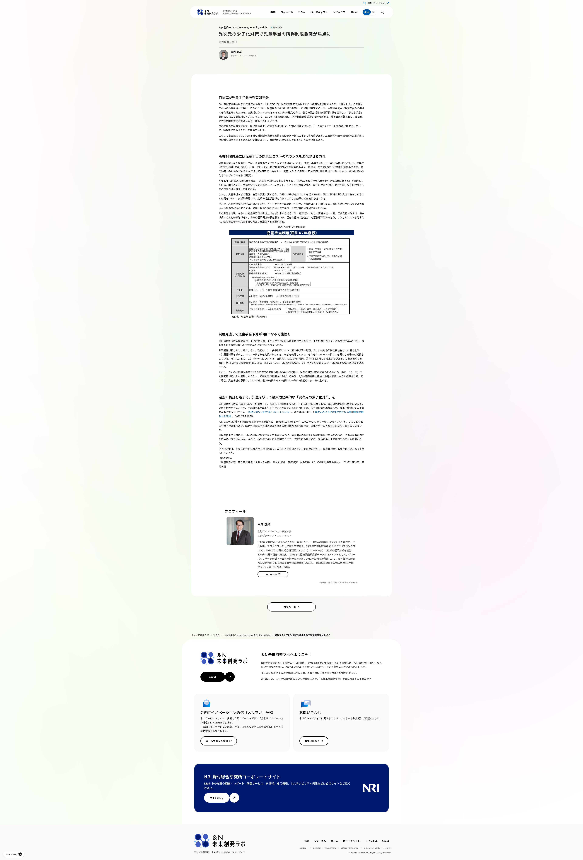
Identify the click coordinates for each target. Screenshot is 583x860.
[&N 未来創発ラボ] (207, 12)
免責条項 (303, 848)
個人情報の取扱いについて (350, 848)
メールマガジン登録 (217, 741)
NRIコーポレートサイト (376, 3)
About (354, 12)
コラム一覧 (289, 607)
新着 (273, 12)
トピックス (339, 12)
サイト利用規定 (315, 848)
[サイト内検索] (382, 12)
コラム (301, 12)
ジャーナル (287, 12)
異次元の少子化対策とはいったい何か (269, 412)
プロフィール (271, 574)
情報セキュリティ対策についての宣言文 (378, 848)
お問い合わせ (312, 741)
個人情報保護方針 (331, 848)
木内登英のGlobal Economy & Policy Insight (247, 635)
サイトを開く (216, 797)
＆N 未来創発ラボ (200, 635)
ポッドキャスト (319, 12)
